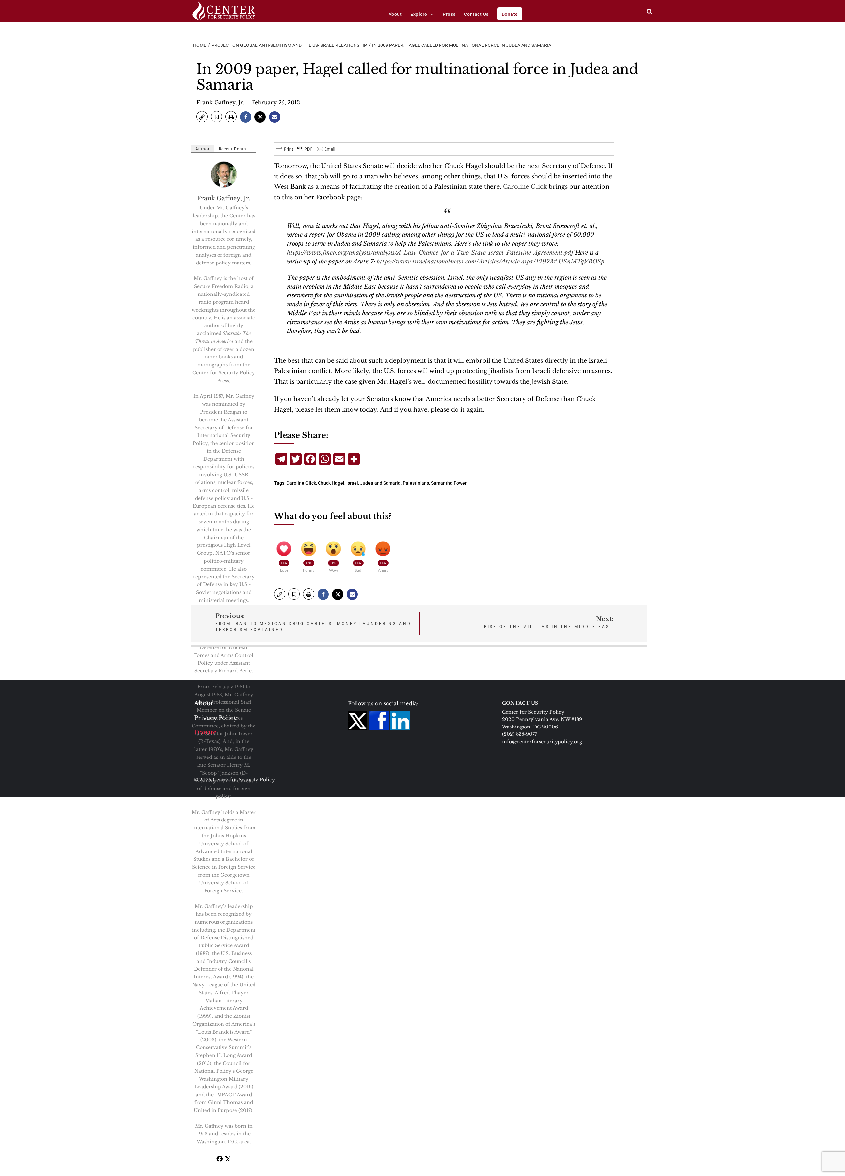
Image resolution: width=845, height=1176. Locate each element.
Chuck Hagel (331, 483)
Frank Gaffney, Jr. (220, 102)
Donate (510, 14)
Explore (418, 14)
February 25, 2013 (276, 102)
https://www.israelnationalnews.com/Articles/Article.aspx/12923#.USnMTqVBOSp (490, 261)
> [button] (649, 11)
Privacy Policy (215, 718)
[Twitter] (228, 1158)
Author (202, 149)
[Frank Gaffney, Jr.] (224, 174)
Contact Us (476, 14)
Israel (352, 483)
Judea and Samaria (380, 483)
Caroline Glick (525, 186)
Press (449, 14)
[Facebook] (219, 1158)
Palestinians (416, 483)
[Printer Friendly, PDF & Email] (306, 149)
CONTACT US (520, 703)
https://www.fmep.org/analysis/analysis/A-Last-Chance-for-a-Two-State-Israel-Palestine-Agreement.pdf (430, 252)
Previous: (313, 622)
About (395, 14)
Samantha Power (449, 483)
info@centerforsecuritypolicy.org (542, 742)
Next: (548, 622)
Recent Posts (232, 149)
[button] (202, 116)
